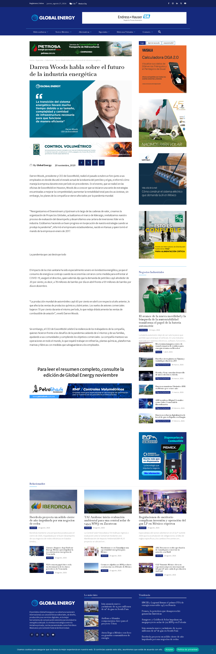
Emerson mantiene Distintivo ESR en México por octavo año (170, 387)
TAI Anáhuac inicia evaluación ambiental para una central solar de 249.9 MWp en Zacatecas (107, 520)
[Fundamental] (134, 18)
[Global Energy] (31, 165)
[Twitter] (181, 3)
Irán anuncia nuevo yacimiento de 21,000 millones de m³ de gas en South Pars (116, 606)
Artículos (33, 528)
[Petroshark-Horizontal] (81, 400)
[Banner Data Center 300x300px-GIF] (162, 203)
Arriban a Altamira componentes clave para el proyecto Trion (114, 621)
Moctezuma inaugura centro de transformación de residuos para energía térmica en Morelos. (169, 346)
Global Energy (44, 165)
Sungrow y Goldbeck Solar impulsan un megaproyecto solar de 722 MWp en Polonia (164, 621)
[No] (212, 649)
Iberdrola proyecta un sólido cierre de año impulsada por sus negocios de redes (52, 520)
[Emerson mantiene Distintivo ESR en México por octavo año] (146, 390)
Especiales (39, 60)
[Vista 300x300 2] (162, 257)
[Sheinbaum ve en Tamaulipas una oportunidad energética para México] (91, 551)
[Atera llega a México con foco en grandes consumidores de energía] (91, 635)
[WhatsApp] (102, 163)
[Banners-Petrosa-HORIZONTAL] (81, 58)
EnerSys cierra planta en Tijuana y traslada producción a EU (170, 359)
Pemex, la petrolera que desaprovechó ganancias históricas (161, 612)
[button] (159, 32)
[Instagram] (172, 3)
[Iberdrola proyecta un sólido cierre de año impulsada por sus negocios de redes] (53, 502)
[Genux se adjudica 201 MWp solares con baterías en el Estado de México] (91, 568)
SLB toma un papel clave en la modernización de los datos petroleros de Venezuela (58, 566)
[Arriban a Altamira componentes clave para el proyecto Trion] (91, 621)
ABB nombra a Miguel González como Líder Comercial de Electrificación (169, 402)
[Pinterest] (95, 163)
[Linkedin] (177, 3)
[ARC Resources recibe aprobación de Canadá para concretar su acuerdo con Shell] (146, 551)
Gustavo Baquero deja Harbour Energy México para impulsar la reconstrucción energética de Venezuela (59, 550)
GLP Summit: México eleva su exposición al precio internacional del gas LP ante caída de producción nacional (170, 567)
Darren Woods (154, 43)
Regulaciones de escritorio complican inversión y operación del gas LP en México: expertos (162, 520)
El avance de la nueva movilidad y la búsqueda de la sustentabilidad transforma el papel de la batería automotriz (162, 321)
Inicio (32, 60)
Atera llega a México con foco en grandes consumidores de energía (116, 635)
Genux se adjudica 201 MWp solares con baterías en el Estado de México (116, 565)
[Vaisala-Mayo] (162, 92)
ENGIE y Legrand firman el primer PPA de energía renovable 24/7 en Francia (163, 604)
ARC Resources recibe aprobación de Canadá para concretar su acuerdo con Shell (170, 549)
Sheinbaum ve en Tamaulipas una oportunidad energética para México (115, 549)
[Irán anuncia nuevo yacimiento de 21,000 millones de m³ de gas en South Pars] (91, 606)
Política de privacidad (188, 649)
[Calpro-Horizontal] (81, 159)
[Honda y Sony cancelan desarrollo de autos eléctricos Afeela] (146, 376)
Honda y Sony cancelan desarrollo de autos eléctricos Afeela (170, 373)
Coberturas (49, 60)
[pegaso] (162, 146)
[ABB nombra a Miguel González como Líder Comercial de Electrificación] (146, 403)
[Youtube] (185, 3)
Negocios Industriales (163, 365)
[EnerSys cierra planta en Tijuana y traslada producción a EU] (146, 362)
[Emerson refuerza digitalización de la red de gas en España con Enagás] (146, 418)
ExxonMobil (168, 43)
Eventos (158, 352)
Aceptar (169, 649)
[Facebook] (168, 3)
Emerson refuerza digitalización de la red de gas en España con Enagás (170, 416)
